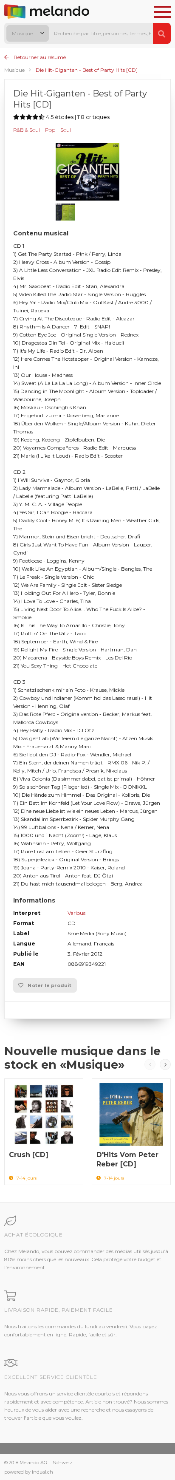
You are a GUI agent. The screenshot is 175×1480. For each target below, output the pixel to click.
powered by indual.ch (28, 1472)
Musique (14, 70)
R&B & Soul (26, 130)
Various (76, 913)
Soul (65, 130)
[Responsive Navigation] (162, 12)
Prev (149, 1064)
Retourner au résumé (39, 57)
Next (165, 1064)
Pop (50, 130)
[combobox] (27, 33)
